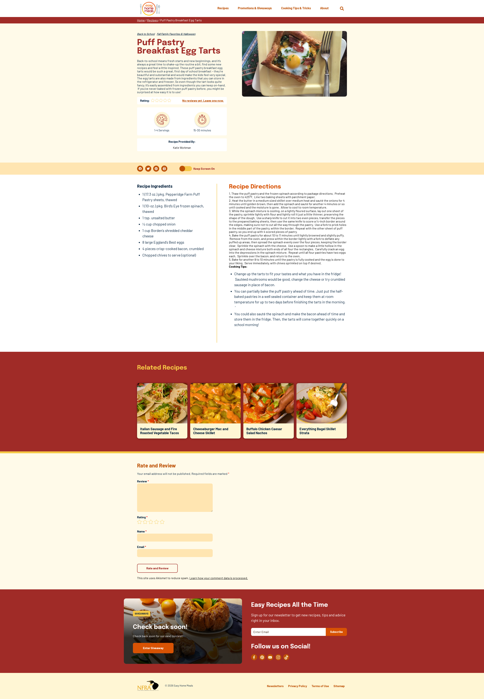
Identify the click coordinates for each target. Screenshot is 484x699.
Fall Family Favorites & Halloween (176, 34)
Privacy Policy (297, 686)
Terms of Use (320, 686)
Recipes (152, 20)
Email (141, 547)
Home (141, 20)
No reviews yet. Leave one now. (203, 100)
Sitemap (339, 686)
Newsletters (275, 686)
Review (143, 481)
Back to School (146, 34)
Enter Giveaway (153, 648)
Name (142, 531)
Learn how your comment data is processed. (218, 578)
